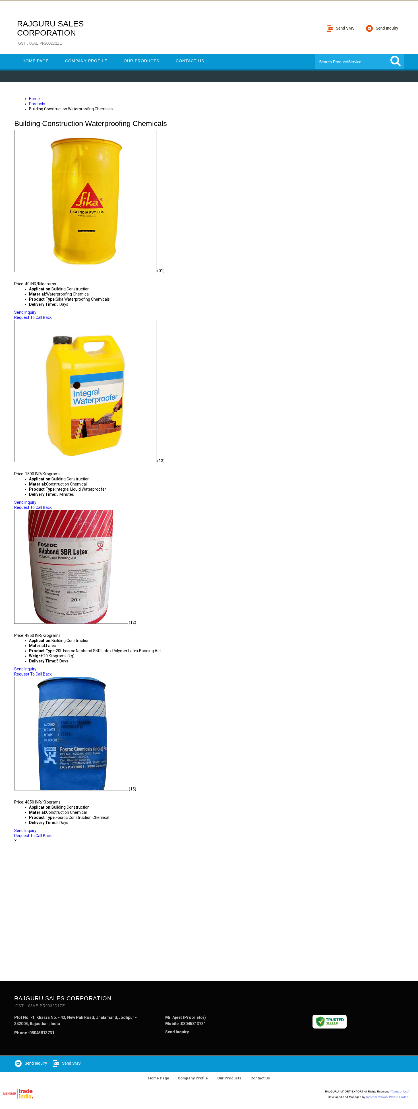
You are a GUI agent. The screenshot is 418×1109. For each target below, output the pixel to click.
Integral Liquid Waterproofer (58, 466)
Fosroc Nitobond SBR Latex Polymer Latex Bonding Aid (93, 627)
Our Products (141, 61)
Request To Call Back (33, 317)
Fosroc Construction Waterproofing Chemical (83, 794)
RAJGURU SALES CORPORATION (50, 32)
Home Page (35, 61)
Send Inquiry (25, 312)
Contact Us (190, 61)
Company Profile (86, 61)
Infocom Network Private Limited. (387, 1096)
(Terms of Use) (399, 1091)
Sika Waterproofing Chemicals (59, 276)
